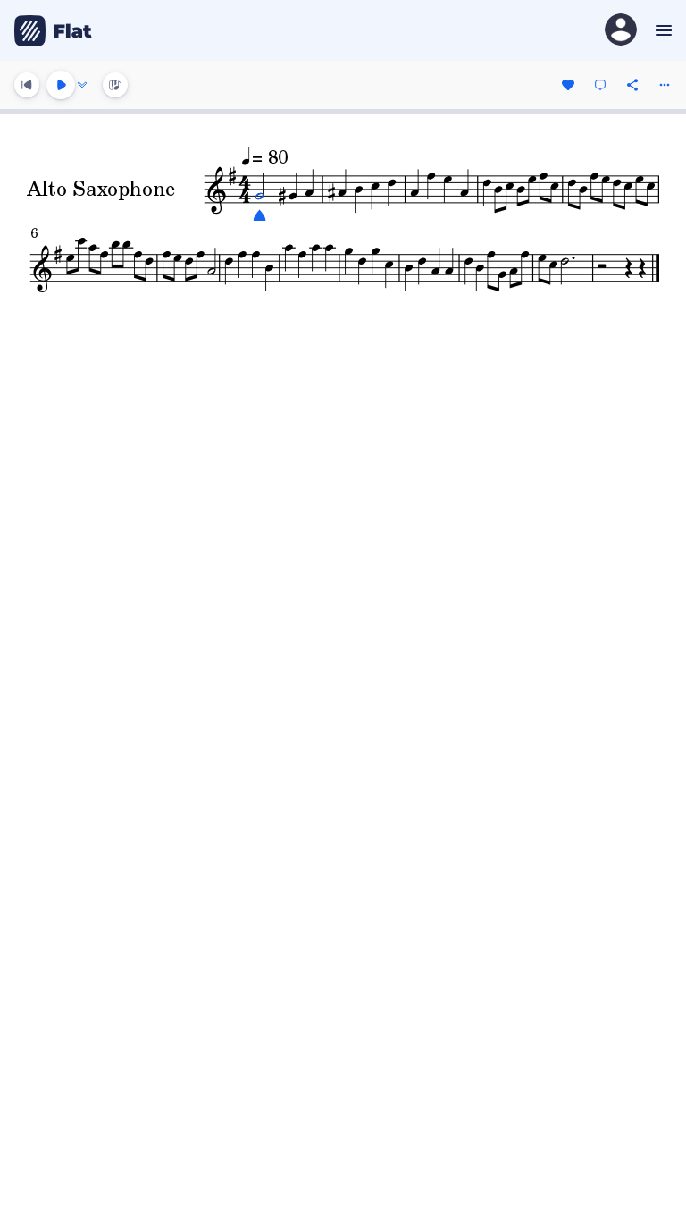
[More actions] (664, 85)
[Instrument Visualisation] (115, 84)
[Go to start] (26, 84)
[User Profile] (621, 30)
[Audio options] (82, 85)
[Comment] (600, 85)
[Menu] (661, 30)
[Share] (632, 85)
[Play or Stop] (60, 85)
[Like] (568, 85)
